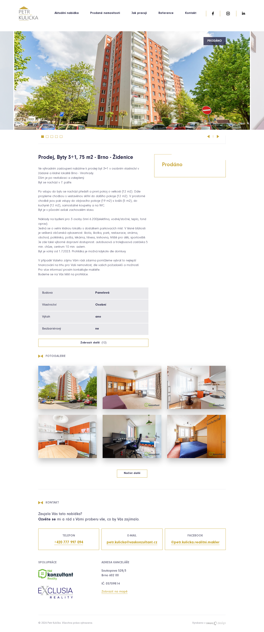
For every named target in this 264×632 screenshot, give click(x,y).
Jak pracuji (139, 13)
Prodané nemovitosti (105, 13)
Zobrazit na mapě (114, 592)
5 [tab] (61, 137)
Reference (166, 13)
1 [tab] (42, 137)
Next (218, 136)
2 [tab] (47, 137)
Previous (208, 136)
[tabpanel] (132, 80)
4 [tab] (56, 137)
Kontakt (190, 13)
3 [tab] (52, 137)
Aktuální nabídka (67, 13)
